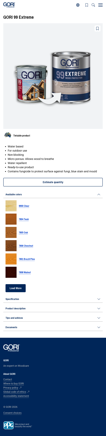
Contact (7, 379)
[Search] (93, 5)
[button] (86, 5)
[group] (53, 241)
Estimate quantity (53, 182)
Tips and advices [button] (14, 318)
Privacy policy (10, 387)
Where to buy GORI (13, 383)
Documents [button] (11, 327)
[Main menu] (100, 5)
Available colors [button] (14, 194)
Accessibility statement (16, 395)
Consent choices (12, 412)
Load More (16, 288)
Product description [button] (16, 308)
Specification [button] (12, 299)
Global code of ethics (14, 391)
